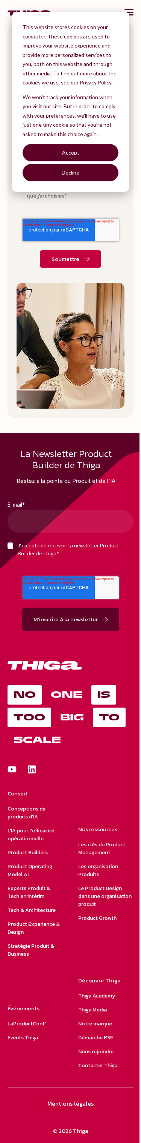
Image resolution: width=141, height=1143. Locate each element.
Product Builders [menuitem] (28, 852)
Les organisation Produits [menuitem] (98, 870)
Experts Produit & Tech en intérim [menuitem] (29, 892)
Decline (70, 172)
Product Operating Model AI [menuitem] (30, 870)
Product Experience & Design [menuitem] (34, 928)
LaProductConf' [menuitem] (27, 1024)
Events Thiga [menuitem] (23, 1038)
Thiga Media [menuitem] (92, 1010)
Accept (70, 152)
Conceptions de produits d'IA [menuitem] (26, 813)
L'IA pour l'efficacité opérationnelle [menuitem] (31, 835)
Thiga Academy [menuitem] (96, 996)
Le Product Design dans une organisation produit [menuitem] (105, 896)
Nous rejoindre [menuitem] (96, 1052)
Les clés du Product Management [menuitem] (101, 848)
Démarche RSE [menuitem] (95, 1038)
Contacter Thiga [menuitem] (97, 1065)
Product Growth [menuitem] (97, 918)
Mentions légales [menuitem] (70, 1103)
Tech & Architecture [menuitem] (32, 910)
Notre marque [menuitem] (95, 1024)
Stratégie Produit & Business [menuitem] (31, 950)
